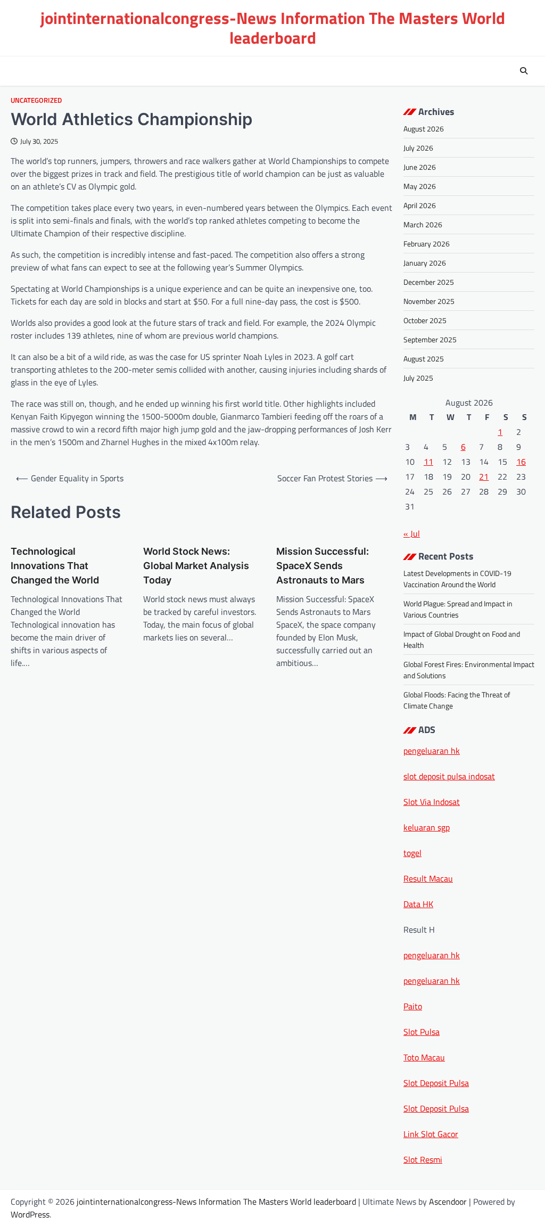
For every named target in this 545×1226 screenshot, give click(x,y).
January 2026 (424, 262)
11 (428, 461)
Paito (412, 1006)
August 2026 (423, 128)
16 (521, 461)
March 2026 (422, 224)
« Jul (411, 533)
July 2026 (418, 147)
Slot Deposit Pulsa (436, 1082)
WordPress (30, 1214)
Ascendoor (448, 1201)
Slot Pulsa (421, 1031)
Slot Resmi (422, 1159)
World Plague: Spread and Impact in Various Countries (458, 609)
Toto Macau (424, 1057)
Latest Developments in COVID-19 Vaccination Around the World (457, 578)
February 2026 (426, 243)
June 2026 (419, 166)
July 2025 (418, 377)
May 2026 (419, 186)
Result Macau (428, 878)
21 (484, 476)
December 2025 (428, 281)
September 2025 (430, 339)
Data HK (418, 904)
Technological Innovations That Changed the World (55, 566)
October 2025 (425, 320)
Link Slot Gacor (430, 1134)
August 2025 (423, 358)
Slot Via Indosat (431, 801)
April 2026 (419, 205)
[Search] (524, 71)
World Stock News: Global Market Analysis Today (196, 566)
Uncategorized (36, 100)
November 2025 (429, 301)
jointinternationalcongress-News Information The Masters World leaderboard (272, 27)
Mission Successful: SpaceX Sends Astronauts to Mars (322, 566)
